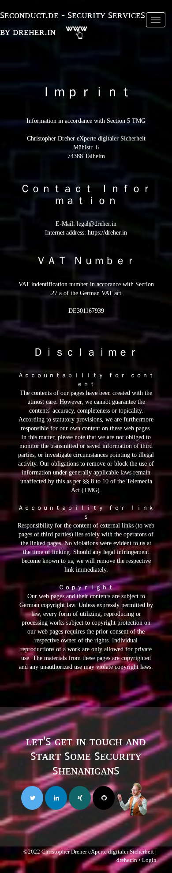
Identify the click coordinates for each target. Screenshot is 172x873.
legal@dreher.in (96, 223)
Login (149, 860)
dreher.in (126, 860)
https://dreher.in (107, 232)
